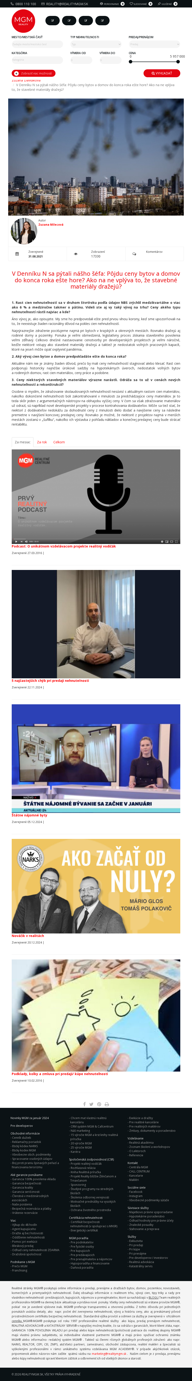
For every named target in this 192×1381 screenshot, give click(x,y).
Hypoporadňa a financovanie (90, 1263)
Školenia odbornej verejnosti (90, 1197)
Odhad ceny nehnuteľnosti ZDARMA (35, 1250)
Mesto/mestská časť (27, 37)
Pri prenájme (137, 1254)
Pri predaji (136, 1245)
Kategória (19, 53)
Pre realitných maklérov (144, 1126)
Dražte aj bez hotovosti (27, 1233)
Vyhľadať (163, 73)
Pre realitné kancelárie (144, 1122)
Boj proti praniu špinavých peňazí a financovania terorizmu (35, 1165)
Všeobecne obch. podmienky (31, 1155)
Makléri (134, 1180)
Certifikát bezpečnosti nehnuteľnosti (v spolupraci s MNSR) (93, 1224)
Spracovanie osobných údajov (32, 1159)
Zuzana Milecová (50, 224)
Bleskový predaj (22, 1246)
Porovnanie (113, 4)
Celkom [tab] (59, 442)
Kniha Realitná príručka (86, 1172)
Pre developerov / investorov (148, 1258)
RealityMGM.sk (32, 1374)
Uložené (169, 4)
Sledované (142, 4)
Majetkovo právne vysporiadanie (151, 1212)
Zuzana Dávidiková (26, 80)
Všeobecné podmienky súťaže (149, 1200)
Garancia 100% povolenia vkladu (34, 1179)
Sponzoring (78, 1185)
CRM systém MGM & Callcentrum (92, 1126)
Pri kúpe (134, 1249)
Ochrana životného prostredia (91, 1210)
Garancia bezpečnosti (26, 1183)
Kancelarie (136, 1176)
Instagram (136, 1196)
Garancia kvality (22, 1188)
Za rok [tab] (42, 442)
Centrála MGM (138, 1167)
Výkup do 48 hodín (24, 1225)
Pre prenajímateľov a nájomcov (91, 1259)
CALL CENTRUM (139, 1171)
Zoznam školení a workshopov (149, 1147)
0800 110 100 (25, 4)
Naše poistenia (22, 1204)
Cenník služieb (21, 1138)
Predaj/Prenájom (141, 37)
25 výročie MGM (81, 1148)
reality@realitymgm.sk (67, 4)
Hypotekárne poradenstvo (147, 1216)
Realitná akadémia (141, 1143)
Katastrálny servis (140, 1266)
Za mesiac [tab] (22, 442)
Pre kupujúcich (80, 1251)
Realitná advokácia (141, 1262)
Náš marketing (80, 1131)
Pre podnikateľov (82, 1242)
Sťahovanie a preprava (144, 1229)
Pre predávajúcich (83, 1255)
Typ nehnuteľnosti (84, 37)
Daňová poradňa (82, 1268)
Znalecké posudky (141, 1225)
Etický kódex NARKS (25, 1146)
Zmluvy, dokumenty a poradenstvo (152, 1131)
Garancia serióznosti (26, 1192)
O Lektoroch (137, 1151)
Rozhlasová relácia (83, 1168)
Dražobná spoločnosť (26, 1254)
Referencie (136, 1155)
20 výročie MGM (81, 1143)
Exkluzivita (136, 1241)
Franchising (19, 1270)
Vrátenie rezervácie (25, 1213)
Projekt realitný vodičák (86, 1164)
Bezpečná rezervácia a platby (31, 1209)
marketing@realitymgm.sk (109, 1354)
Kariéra (75, 1152)
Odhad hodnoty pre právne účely (151, 1221)
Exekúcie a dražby (141, 1118)
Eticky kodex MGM (24, 1150)
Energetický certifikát (84, 1230)
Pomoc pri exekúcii (24, 1242)
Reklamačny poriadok (26, 1142)
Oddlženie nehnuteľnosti (28, 1237)
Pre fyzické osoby (82, 1247)
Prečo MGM (19, 1266)
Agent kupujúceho (24, 1229)
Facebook (135, 1192)
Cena (132, 53)
